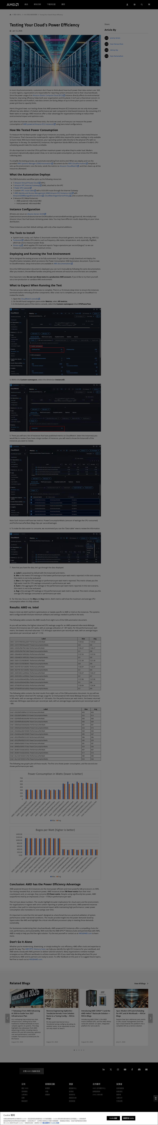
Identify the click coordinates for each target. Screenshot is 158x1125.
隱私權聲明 (45, 1123)
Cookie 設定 (113, 1118)
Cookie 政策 (55, 1123)
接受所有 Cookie (128, 1118)
